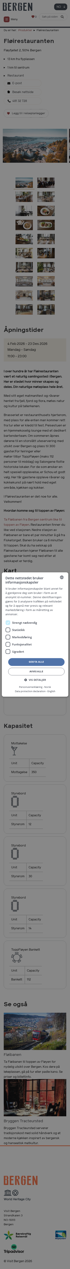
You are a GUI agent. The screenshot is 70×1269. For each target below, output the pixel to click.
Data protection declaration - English (35, 691)
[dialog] (35, 634)
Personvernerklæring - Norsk (35, 687)
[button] (35, 680)
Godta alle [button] (36, 662)
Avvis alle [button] (36, 671)
